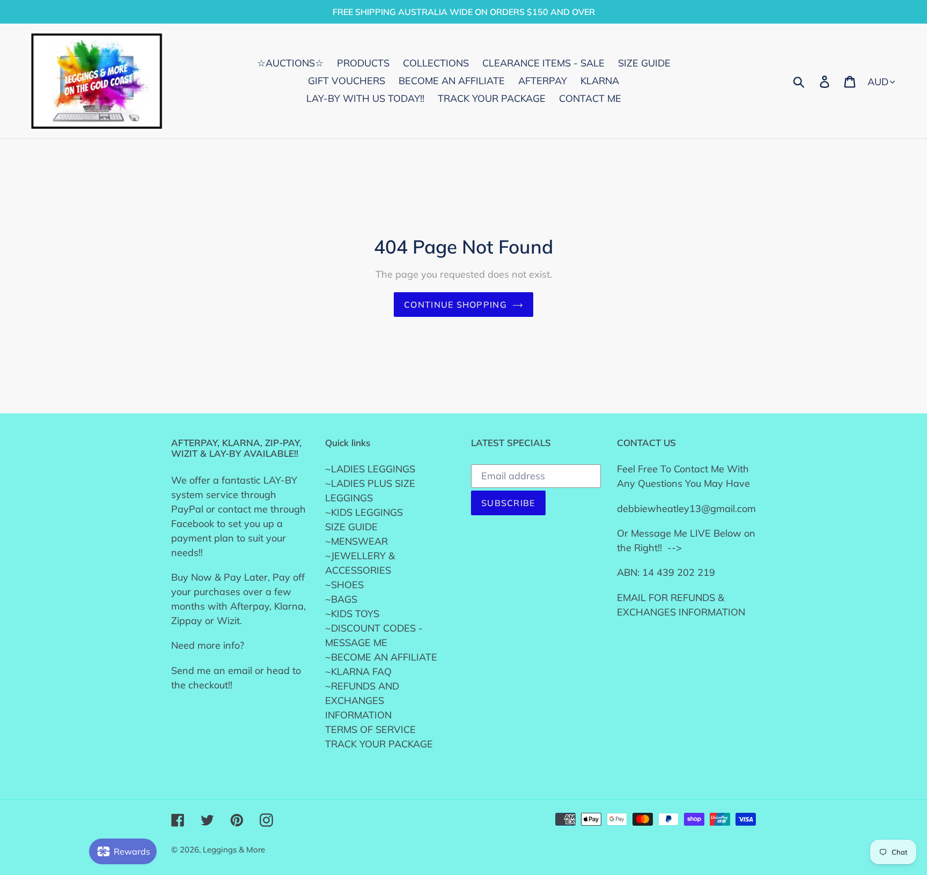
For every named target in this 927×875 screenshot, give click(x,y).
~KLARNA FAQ (358, 671)
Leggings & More (234, 849)
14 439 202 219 (678, 572)
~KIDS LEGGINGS (364, 512)
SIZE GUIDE (351, 527)
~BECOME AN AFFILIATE (381, 657)
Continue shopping (455, 304)
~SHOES (344, 585)
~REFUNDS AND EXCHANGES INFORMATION (362, 700)
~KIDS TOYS (352, 613)
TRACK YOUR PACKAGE (379, 744)
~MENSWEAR (356, 541)
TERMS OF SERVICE (370, 729)
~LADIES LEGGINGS (370, 469)
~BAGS (341, 599)
